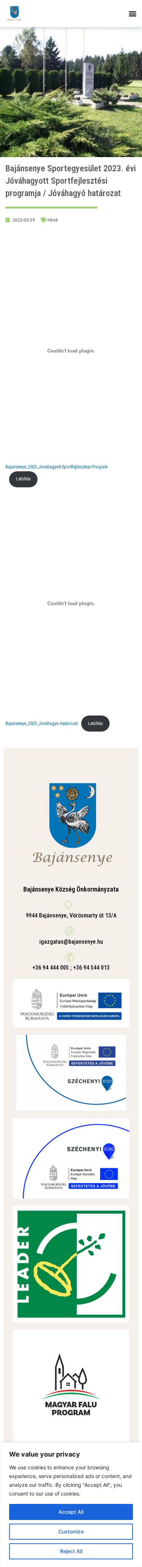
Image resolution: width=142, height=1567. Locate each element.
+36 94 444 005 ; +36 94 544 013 (71, 967)
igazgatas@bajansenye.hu (71, 941)
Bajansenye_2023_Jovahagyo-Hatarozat (41, 723)
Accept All (71, 1512)
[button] (132, 13)
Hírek (53, 220)
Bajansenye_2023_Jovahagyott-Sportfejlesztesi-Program (56, 466)
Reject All (71, 1551)
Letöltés (23, 479)
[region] (71, 1504)
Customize (71, 1531)
